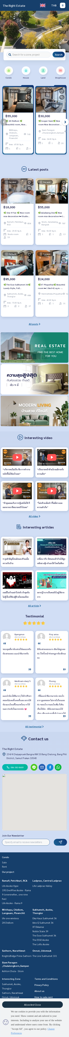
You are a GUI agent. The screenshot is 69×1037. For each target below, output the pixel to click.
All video (33, 516)
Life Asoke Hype (10, 885)
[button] (64, 31)
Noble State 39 (40, 931)
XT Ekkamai (38, 926)
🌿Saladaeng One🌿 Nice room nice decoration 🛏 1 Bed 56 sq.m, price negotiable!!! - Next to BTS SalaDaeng (51, 214)
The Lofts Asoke (40, 944)
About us (39, 990)
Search (58, 54)
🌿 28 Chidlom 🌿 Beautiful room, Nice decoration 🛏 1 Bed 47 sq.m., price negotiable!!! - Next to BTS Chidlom (18, 122)
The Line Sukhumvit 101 (44, 955)
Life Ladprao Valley (42, 885)
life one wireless (10, 918)
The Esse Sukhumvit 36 (44, 935)
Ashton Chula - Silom (13, 971)
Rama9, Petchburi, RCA (14, 880)
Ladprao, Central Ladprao (47, 880)
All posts (33, 323)
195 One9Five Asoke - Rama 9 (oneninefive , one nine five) (16, 894)
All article (33, 605)
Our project (8, 871)
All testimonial (33, 726)
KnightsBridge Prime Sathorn (16, 955)
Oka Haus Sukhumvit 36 (44, 918)
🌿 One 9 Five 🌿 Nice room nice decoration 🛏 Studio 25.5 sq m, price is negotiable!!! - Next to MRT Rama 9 (17, 214)
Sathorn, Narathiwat (13, 950)
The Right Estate (14, 5)
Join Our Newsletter (13, 835)
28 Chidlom (7, 922)
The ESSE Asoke (40, 939)
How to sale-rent (43, 997)
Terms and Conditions (46, 978)
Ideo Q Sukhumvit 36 (42, 922)
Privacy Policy (41, 984)
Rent (4, 866)
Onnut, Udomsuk (41, 950)
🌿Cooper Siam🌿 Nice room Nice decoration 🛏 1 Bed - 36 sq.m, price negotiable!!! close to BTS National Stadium (50, 122)
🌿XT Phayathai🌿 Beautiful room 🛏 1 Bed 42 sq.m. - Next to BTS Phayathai (51, 286)
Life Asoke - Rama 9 (12, 903)
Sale (4, 862)
